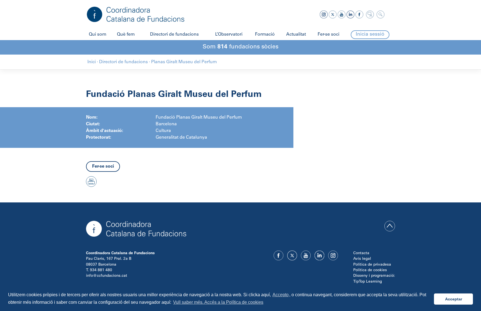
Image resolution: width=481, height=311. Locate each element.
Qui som (97, 34)
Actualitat (296, 34)
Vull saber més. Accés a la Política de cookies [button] (218, 302)
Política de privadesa (372, 265)
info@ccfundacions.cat (106, 276)
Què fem (126, 34)
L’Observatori (228, 34)
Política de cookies (370, 270)
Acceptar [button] (453, 299)
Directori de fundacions (174, 34)
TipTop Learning (367, 282)
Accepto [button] (281, 294)
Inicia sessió (370, 34)
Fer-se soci (328, 34)
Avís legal (362, 259)
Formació (265, 34)
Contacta (361, 253)
